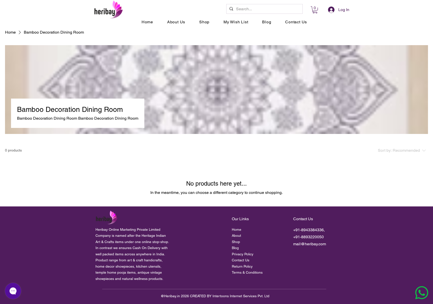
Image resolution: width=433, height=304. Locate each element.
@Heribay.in (170, 296)
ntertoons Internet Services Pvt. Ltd (241, 296)
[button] (315, 10)
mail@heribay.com (309, 244)
